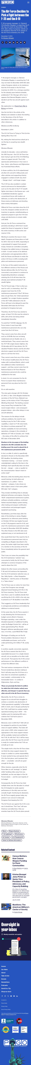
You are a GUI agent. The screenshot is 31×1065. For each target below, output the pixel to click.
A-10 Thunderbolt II (17, 837)
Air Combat (5, 837)
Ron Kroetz (15, 67)
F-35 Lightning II (7, 834)
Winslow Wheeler (7, 821)
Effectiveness (19, 834)
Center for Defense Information (11, 840)
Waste (4, 831)
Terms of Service (10, 1014)
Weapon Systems (14, 831)
